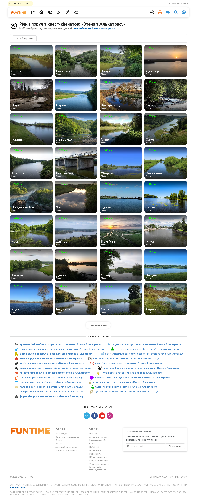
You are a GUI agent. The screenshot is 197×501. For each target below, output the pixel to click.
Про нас (93, 433)
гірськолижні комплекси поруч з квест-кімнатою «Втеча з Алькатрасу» (62, 348)
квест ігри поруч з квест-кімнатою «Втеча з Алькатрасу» (128, 363)
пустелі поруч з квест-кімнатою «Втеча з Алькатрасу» (126, 391)
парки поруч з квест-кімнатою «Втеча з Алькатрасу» (126, 386)
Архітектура (61, 433)
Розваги (59, 443)
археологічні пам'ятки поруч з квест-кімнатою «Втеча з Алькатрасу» (60, 344)
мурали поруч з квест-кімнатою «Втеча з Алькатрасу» (51, 377)
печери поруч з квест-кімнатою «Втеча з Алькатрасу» (51, 391)
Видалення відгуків (99, 460)
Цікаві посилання (98, 457)
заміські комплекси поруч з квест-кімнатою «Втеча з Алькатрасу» (144, 353)
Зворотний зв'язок (178, 3)
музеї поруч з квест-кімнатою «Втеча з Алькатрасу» (131, 372)
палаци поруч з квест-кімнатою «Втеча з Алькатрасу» (51, 386)
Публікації (94, 447)
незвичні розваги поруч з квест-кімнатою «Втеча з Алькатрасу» (132, 377)
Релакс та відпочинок (66, 450)
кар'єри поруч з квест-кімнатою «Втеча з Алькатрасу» (52, 363)
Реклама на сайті (97, 440)
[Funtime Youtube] (103, 415)
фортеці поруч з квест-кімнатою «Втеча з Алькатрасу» (52, 396)
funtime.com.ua (18, 487)
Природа (59, 440)
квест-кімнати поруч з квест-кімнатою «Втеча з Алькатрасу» (55, 367)
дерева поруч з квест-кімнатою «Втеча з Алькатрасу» (147, 348)
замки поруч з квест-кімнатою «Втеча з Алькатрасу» (51, 358)
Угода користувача (99, 463)
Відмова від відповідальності (97, 468)
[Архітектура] (33, 12)
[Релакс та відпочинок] (76, 12)
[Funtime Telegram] (87, 415)
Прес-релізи (95, 450)
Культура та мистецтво (67, 436)
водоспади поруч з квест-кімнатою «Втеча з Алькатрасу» (147, 344)
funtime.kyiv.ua (158, 476)
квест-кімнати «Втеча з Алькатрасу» (94, 28)
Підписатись (175, 446)
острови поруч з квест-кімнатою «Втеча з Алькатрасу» (125, 381)
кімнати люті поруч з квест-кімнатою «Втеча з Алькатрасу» (55, 372)
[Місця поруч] (152, 12)
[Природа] (50, 12)
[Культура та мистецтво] (41, 12)
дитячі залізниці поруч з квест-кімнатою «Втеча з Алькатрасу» (57, 353)
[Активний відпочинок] (68, 12)
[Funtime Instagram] (110, 415)
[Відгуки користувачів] (168, 12)
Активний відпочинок (66, 447)
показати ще (98, 325)
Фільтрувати (26, 38)
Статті (92, 443)
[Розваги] (59, 12)
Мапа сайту (95, 453)
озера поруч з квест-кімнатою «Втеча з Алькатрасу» (50, 381)
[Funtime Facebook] (95, 415)
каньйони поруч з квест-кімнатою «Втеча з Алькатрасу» (126, 358)
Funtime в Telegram (20, 3)
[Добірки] (160, 12)
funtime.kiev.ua (178, 476)
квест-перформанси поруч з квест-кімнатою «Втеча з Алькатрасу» (142, 367)
